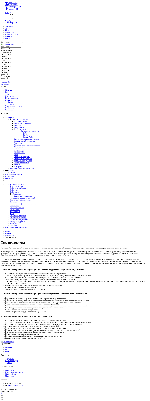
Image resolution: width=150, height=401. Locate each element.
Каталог (11, 117)
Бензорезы (18, 167)
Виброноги (18, 125)
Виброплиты (19, 127)
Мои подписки (10, 376)
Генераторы (21, 129)
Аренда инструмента (20, 119)
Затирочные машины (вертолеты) (26, 139)
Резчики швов (19, 153)
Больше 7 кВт (28, 137)
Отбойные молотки (21, 149)
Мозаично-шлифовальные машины (27, 145)
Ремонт (11, 102)
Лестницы (18, 143)
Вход (9, 21)
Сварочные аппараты (22, 157)
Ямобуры (17, 165)
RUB (7, 13)
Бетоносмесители (20, 121)
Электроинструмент (21, 163)
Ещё (7, 38)
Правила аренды (11, 34)
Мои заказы (9, 370)
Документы (9, 32)
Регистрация (12, 23)
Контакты (9, 110)
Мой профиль (10, 374)
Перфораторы (19, 151)
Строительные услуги (13, 106)
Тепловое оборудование (23, 161)
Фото (9, 30)
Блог (9, 28)
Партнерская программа (14, 372)
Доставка (8, 36)
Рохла (16, 155)
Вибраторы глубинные (22, 123)
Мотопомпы (18, 147)
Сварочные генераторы (23, 159)
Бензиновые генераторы (30, 131)
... (6, 180)
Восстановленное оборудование (22, 168)
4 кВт (25, 133)
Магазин (10, 26)
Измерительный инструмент (24, 141)
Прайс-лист (9, 108)
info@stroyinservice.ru (15, 385)
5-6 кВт (25, 135)
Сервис (12, 104)
